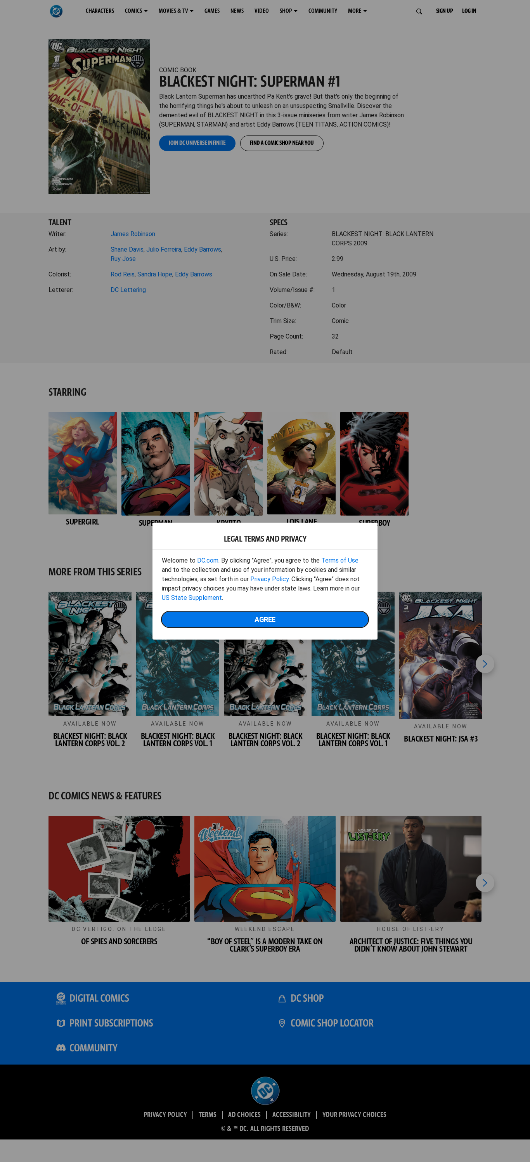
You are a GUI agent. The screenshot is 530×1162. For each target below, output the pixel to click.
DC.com (207, 560)
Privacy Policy (269, 578)
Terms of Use (340, 560)
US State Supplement (192, 597)
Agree (265, 619)
